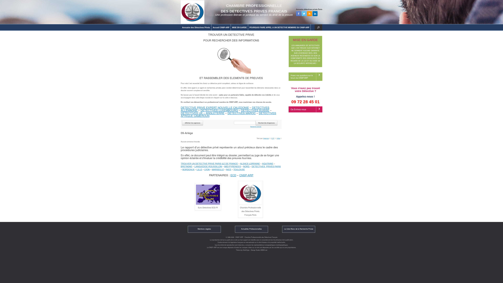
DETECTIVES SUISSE (255, 110)
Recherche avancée (255, 126)
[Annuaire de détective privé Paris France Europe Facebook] (298, 13)
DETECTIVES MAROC (242, 113)
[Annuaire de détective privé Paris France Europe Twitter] (304, 13)
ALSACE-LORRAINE (250, 163)
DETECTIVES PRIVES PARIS (266, 166)
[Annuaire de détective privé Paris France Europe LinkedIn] (315, 13)
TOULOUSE (239, 169)
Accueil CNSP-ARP (221, 27)
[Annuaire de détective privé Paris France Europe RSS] (309, 13)
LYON (207, 169)
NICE (228, 169)
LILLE (199, 169)
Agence (266, 138)
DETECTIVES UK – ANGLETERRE (202, 113)
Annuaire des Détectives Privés (196, 27)
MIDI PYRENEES (232, 166)
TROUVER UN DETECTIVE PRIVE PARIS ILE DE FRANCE (209, 163)
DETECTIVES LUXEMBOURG (219, 110)
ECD (233, 175)
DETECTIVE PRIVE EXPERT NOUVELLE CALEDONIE (215, 107)
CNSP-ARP (246, 175)
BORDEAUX (188, 169)
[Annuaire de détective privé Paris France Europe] (192, 12)
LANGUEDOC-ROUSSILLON (208, 166)
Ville (278, 138)
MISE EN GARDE (239, 27)
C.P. (273, 138)
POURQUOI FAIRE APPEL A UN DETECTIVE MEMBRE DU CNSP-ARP (279, 27)
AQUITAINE (267, 163)
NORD (246, 166)
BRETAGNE (186, 166)
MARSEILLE (218, 169)
